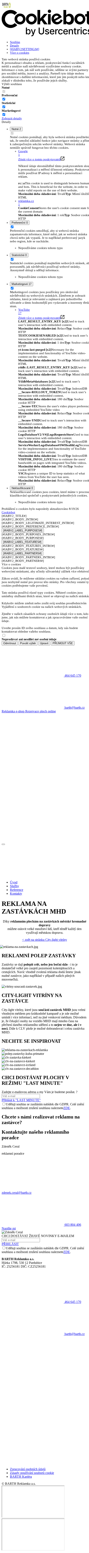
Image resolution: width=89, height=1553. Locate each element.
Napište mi (9, 1228)
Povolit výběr (28, 643)
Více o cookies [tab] (19, 52)
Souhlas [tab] (15, 42)
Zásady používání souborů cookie (32, 1473)
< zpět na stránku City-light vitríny (44, 939)
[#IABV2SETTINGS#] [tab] (24, 49)
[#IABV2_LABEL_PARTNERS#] (22, 553)
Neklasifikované (22, 488)
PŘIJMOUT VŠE (63, 643)
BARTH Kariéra (21, 1476)
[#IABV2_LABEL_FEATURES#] (22, 542)
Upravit (44, 643)
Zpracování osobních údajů (28, 1469)
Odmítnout (9, 643)
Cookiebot (8, 512)
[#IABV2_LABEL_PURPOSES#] (22, 530)
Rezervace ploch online (40, 711)
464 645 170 (72, 1302)
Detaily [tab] (14, 45)
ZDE (66, 1108)
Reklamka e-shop (13, 711)
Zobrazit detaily (12, 118)
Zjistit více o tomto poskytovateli (39, 159)
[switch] (3, 99)
